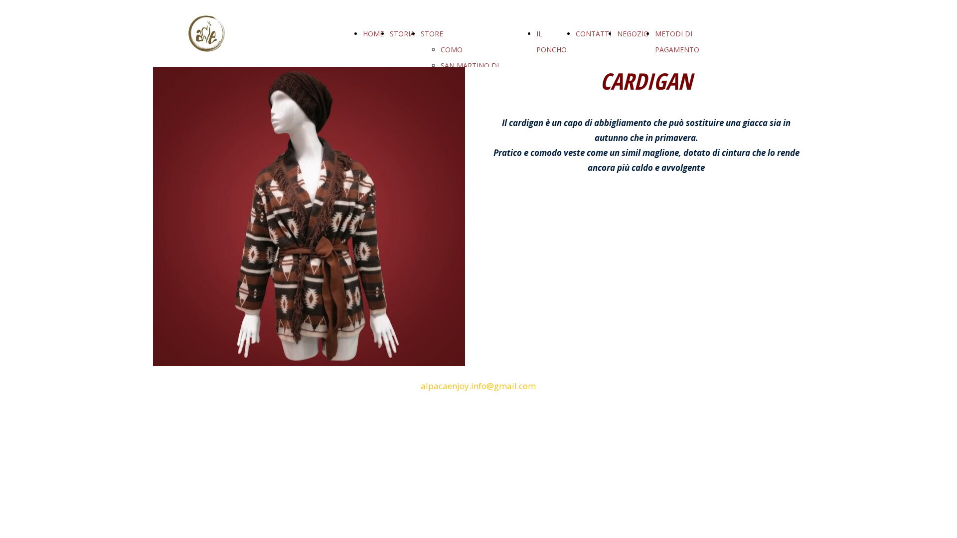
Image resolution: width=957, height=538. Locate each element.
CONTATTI (593, 33)
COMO (452, 49)
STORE (432, 33)
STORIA (402, 33)
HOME (373, 33)
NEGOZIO (633, 33)
